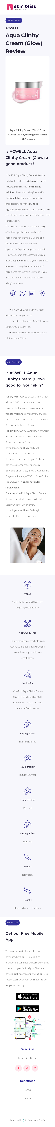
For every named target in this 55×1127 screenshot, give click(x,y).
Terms (27, 1089)
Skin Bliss (27, 1049)
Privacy (27, 1098)
